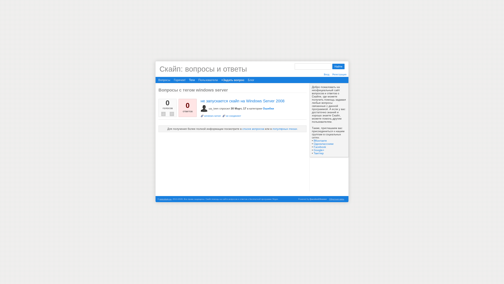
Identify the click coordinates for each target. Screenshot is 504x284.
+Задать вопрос (232, 80)
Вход (326, 74)
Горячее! (179, 80)
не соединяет (233, 116)
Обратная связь (336, 199)
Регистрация (339, 74)
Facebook (320, 147)
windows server (212, 116)
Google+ (319, 150)
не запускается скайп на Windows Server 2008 (242, 101)
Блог (251, 80)
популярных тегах (284, 128)
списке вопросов (253, 128)
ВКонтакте (320, 140)
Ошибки (268, 108)
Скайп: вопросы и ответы (203, 69)
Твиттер (319, 153)
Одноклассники (324, 143)
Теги (192, 80)
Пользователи (208, 80)
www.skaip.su (165, 199)
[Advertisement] (252, 27)
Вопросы (164, 80)
